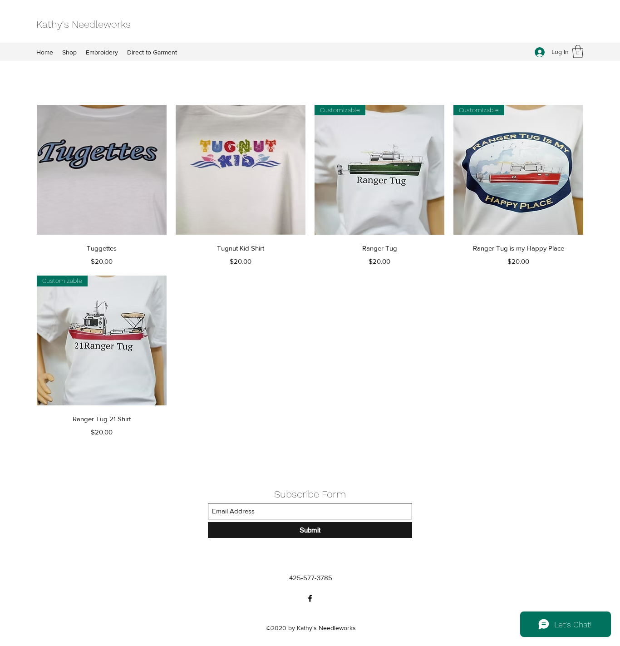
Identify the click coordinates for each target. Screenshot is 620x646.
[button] (577, 51)
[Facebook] (310, 598)
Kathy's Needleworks (83, 24)
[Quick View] (102, 170)
